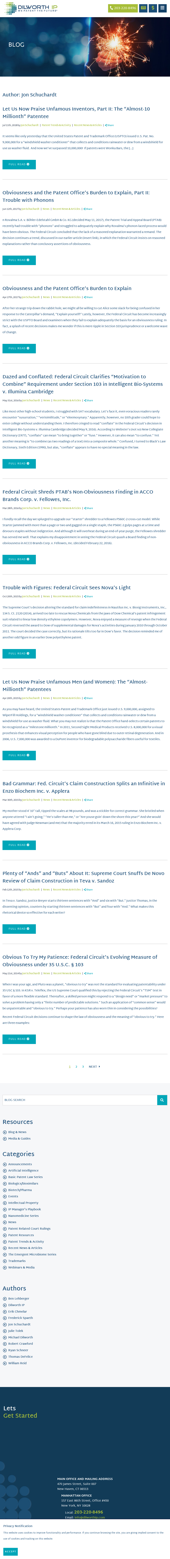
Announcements (20, 1164)
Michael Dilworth (20, 1337)
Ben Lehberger (18, 1299)
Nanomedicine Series (23, 1216)
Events (13, 1196)
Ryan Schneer (18, 1350)
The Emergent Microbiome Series (32, 1254)
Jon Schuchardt (30, 125)
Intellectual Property (23, 1203)
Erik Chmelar (17, 1312)
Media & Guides (19, 1139)
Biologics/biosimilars (23, 1184)
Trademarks (17, 1261)
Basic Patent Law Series (25, 1177)
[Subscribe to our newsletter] (143, 8)
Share (110, 125)
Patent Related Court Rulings (29, 1229)
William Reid (17, 1363)
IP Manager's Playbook (24, 1209)
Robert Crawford (20, 1344)
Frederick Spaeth (20, 1318)
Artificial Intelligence (23, 1171)
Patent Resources (21, 1235)
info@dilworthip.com (90, 1518)
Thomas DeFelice (20, 1357)
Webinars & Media (21, 1267)
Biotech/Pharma (20, 1190)
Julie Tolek (15, 1331)
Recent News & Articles (88, 125)
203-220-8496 (88, 1513)
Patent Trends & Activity (56, 125)
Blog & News (17, 1132)
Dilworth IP (16, 1305)
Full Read (18, 164)
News (46, 209)
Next (93, 1067)
